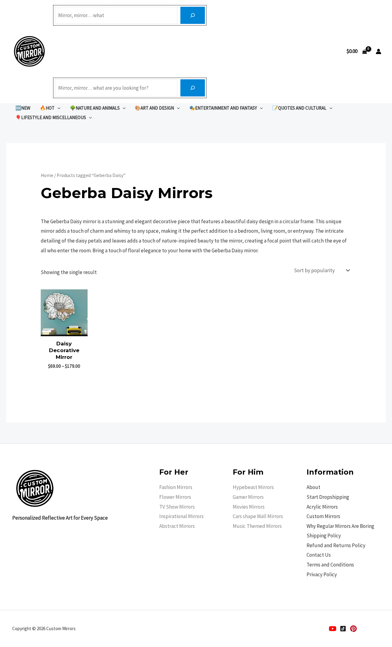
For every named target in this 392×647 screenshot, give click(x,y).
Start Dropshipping (328, 497)
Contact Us (319, 554)
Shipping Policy (324, 535)
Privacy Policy (322, 574)
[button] (57, 108)
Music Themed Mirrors (257, 526)
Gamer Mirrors (248, 497)
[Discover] (192, 15)
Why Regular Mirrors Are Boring (340, 526)
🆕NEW (22, 108)
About (313, 487)
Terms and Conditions (330, 564)
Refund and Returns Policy (336, 545)
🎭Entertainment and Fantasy (223, 108)
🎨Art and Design (154, 108)
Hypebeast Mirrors (253, 487)
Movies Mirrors (249, 506)
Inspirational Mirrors (181, 516)
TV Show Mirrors (177, 506)
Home (47, 175)
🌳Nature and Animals (95, 108)
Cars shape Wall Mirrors (258, 516)
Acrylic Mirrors (322, 506)
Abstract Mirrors (177, 526)
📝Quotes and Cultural (299, 108)
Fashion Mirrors (175, 487)
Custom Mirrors (323, 516)
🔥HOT (47, 108)
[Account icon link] (378, 51)
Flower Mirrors (175, 497)
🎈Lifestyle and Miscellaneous (50, 117)
